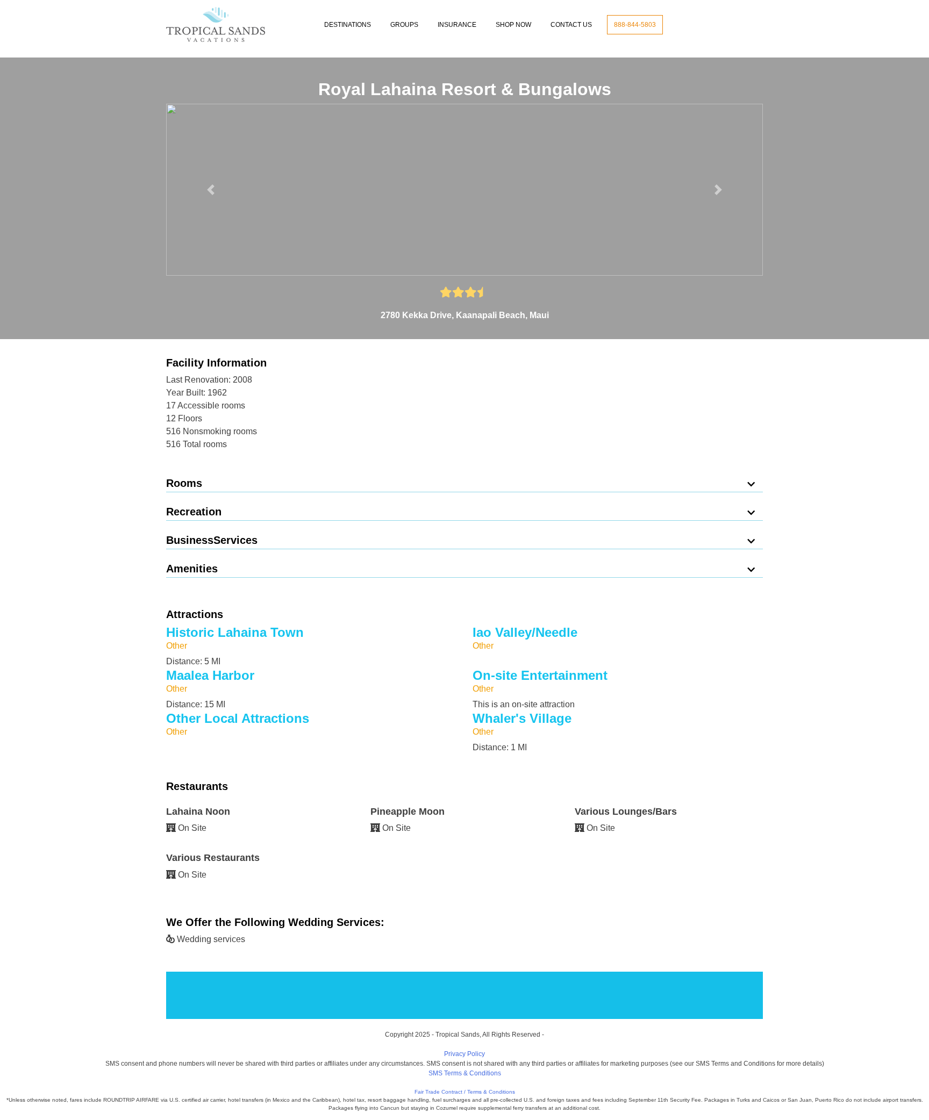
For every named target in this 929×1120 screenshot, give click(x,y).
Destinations (347, 24)
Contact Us (571, 24)
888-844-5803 (635, 24)
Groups (404, 24)
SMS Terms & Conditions (464, 1073)
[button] (211, 190)
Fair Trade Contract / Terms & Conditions (465, 1092)
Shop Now (513, 24)
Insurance (457, 24)
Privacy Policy (464, 1054)
